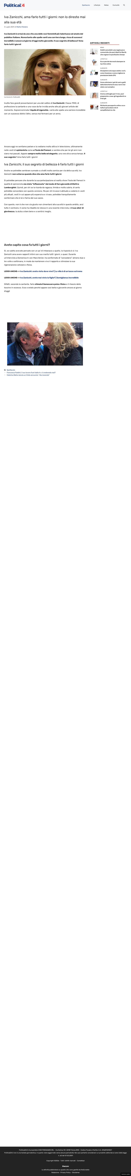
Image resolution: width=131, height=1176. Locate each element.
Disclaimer (76, 1172)
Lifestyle (97, 5)
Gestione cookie (125, 1174)
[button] (124, 5)
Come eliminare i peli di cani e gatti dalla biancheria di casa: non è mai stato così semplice (113, 84)
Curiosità (116, 5)
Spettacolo (86, 5)
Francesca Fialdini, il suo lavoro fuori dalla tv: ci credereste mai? (31, 373)
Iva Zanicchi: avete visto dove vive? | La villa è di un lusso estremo (51, 271)
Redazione (55, 1172)
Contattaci (81, 1161)
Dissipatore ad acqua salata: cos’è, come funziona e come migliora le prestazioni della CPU (113, 73)
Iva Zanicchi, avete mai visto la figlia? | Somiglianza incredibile (49, 277)
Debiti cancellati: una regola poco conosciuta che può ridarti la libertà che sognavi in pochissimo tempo (113, 52)
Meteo (106, 5)
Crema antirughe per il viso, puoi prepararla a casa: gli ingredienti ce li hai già (113, 96)
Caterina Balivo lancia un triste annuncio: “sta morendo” (28, 375)
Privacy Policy (65, 1172)
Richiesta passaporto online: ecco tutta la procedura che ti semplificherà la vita (112, 108)
